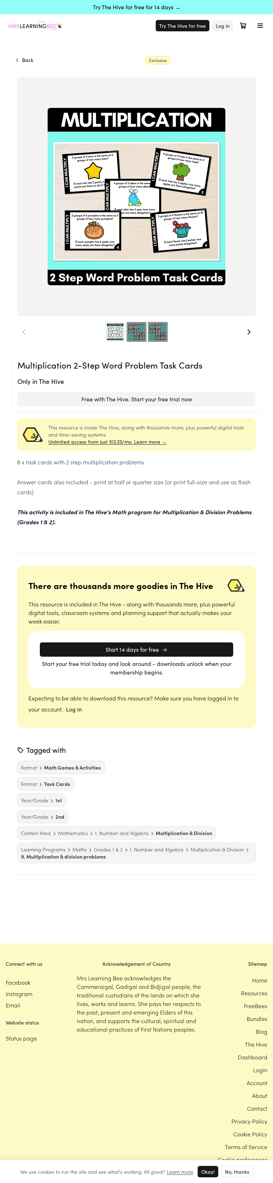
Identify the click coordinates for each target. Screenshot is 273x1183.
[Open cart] (243, 26)
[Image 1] (115, 332)
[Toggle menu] (260, 26)
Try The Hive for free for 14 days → (137, 7)
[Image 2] (136, 332)
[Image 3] (158, 332)
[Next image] (249, 332)
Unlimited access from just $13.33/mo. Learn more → (107, 441)
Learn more (180, 1171)
